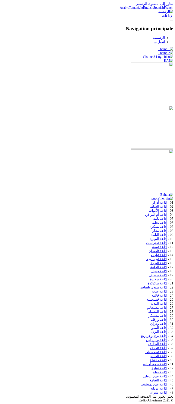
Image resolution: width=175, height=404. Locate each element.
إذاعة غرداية (158, 388)
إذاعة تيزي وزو (156, 259)
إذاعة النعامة (158, 380)
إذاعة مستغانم (157, 307)
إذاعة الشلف (158, 206)
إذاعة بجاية (159, 222)
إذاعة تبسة (159, 247)
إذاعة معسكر (158, 315)
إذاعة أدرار (159, 202)
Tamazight (136, 7)
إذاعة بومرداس (156, 340)
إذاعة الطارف (157, 344)
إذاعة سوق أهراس (154, 364)
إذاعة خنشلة (158, 360)
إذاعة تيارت (159, 255)
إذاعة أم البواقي (156, 214)
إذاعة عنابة (159, 291)
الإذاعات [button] (167, 15)
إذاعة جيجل (159, 271)
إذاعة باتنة (160, 218)
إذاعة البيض (159, 328)
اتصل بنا (159, 42)
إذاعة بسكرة (158, 226)
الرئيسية (159, 38)
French (168, 7)
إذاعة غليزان (158, 392)
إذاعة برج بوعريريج (154, 336)
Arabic (124, 7)
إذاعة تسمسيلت (156, 352)
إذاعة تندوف (158, 348)
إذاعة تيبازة (159, 368)
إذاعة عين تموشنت (154, 384)
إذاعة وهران (158, 323)
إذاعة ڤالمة (159, 295)
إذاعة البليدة (158, 235)
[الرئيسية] (165, 11)
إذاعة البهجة (158, 263)
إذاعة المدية (159, 303)
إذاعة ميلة (160, 372)
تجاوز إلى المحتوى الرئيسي (154, 4)
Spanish (158, 7)
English (148, 7)
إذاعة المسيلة (157, 311)
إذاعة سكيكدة (157, 283)
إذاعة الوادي (158, 356)
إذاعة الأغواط (158, 210)
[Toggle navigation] (171, 20)
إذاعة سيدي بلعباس (153, 287)
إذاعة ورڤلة (159, 319)
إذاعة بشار (159, 231)
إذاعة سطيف (158, 275)
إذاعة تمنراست (156, 243)
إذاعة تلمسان (158, 251)
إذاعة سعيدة (158, 279)
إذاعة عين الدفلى (155, 376)
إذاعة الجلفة (158, 267)
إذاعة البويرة (158, 239)
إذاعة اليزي (159, 332)
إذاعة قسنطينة (156, 299)
